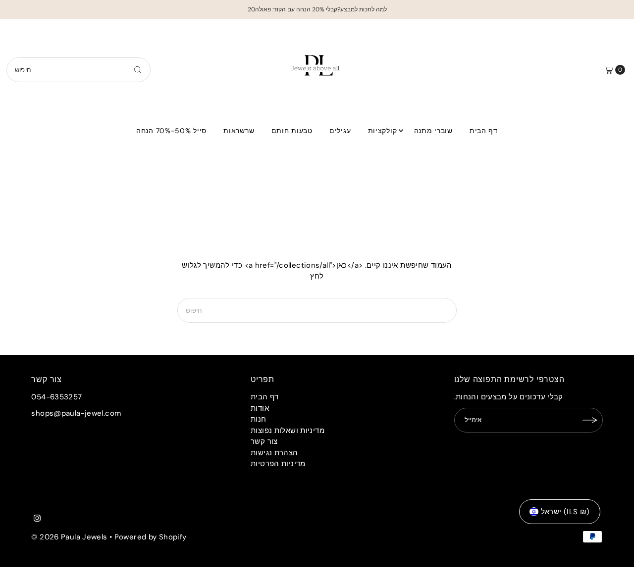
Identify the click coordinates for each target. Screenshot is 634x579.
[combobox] (78, 69)
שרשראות (238, 130)
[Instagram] (37, 519)
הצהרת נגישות (274, 453)
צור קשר (264, 441)
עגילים (340, 130)
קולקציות (382, 130)
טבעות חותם (292, 130)
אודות (260, 408)
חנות (258, 419)
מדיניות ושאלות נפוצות (287, 430)
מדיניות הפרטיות (278, 464)
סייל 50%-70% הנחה (171, 130)
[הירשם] (590, 420)
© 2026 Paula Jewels (69, 537)
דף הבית (484, 130)
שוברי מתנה (433, 130)
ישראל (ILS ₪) (565, 512)
